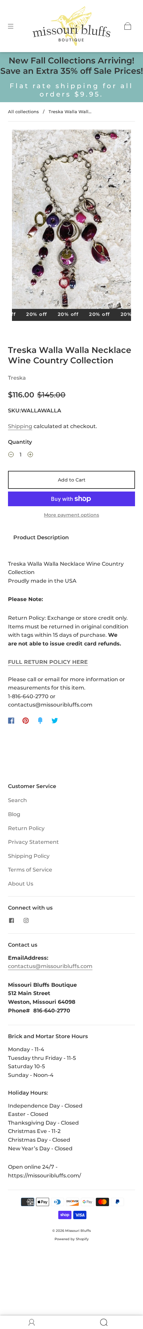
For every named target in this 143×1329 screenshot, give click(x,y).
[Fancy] (40, 720)
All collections (23, 111)
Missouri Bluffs (78, 1230)
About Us (20, 884)
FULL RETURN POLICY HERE (48, 662)
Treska (17, 378)
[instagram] (26, 920)
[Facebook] (11, 720)
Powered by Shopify (72, 1239)
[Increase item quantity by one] (30, 455)
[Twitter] (55, 720)
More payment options (71, 515)
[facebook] (11, 920)
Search (17, 800)
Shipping (20, 426)
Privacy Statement (33, 842)
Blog (14, 814)
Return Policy (26, 828)
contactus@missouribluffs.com (50, 966)
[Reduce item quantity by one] (11, 455)
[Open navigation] (15, 26)
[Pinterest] (25, 720)
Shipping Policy (29, 856)
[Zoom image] (71, 221)
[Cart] (127, 26)
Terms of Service (30, 870)
